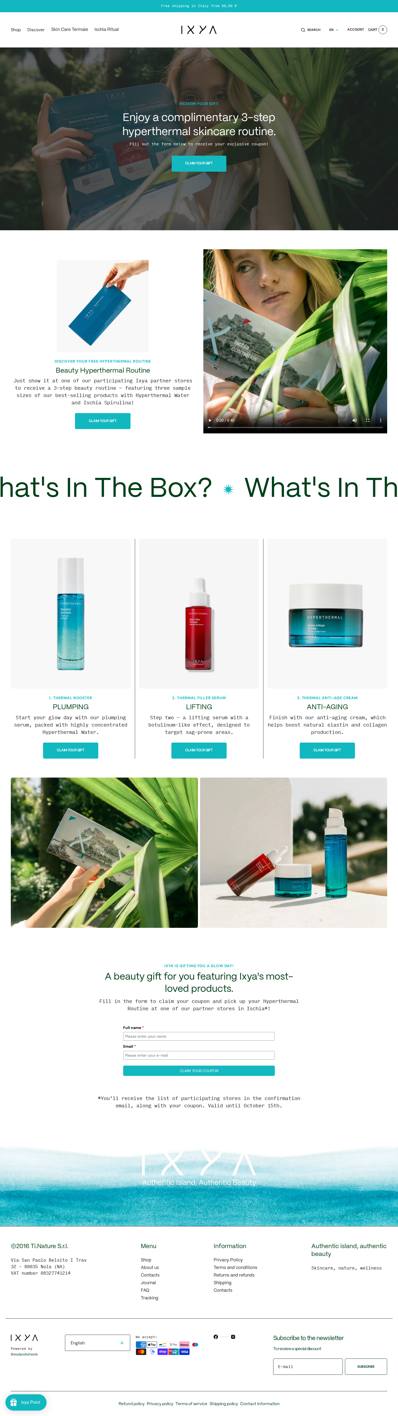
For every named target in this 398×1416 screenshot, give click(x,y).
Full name (133, 1027)
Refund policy (132, 1404)
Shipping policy (224, 1404)
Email (129, 1046)
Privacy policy (160, 1404)
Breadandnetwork (24, 1354)
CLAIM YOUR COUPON (199, 1070)
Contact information (260, 1404)
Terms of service (191, 1404)
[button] (311, 30)
